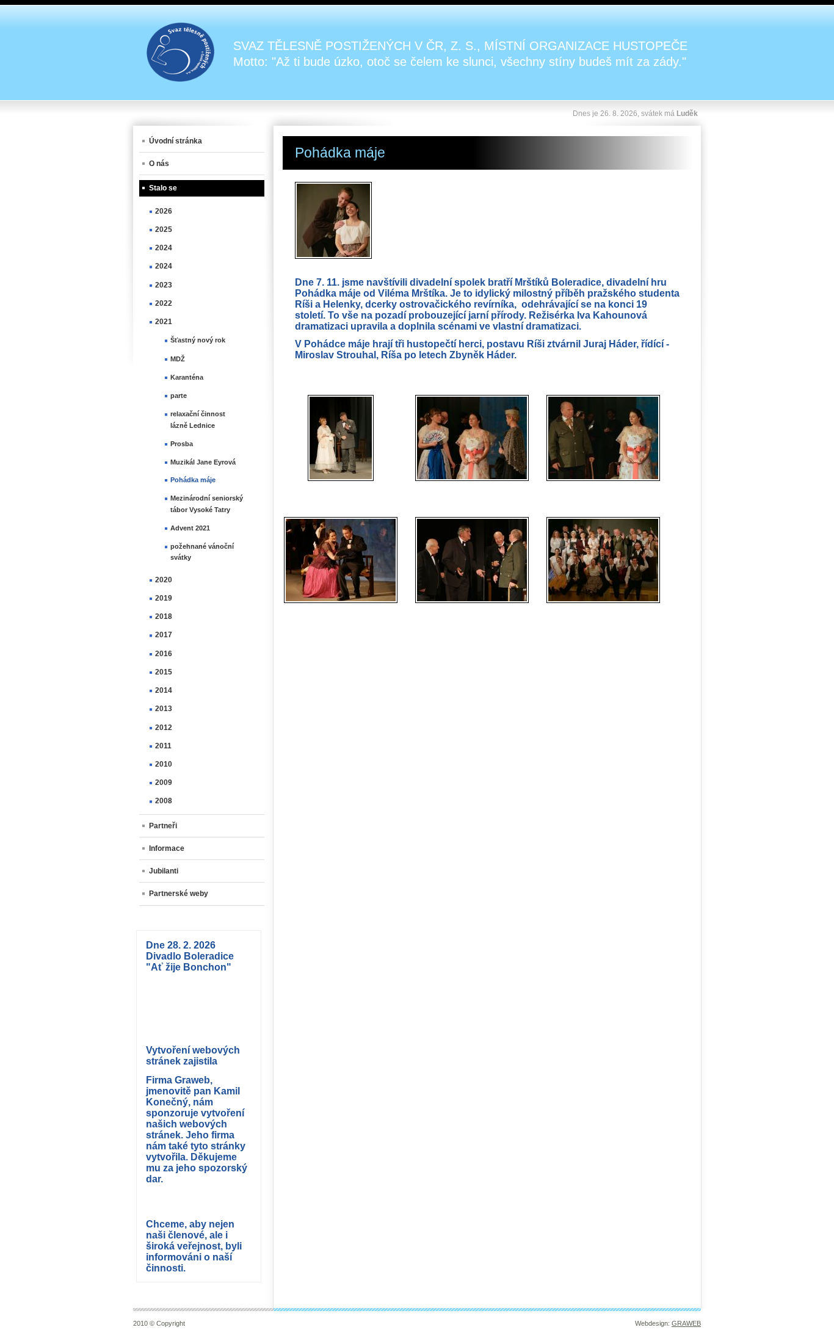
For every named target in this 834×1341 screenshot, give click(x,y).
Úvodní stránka (175, 141)
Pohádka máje (193, 479)
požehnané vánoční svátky (202, 552)
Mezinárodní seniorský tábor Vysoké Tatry (206, 503)
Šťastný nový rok (197, 340)
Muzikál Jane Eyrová (203, 462)
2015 (163, 672)
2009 (163, 782)
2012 (163, 727)
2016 (163, 653)
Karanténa (186, 377)
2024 (163, 248)
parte (178, 395)
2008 (163, 801)
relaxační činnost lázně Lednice (197, 419)
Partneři (163, 826)
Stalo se (163, 188)
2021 (163, 321)
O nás (159, 163)
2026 (163, 211)
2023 (163, 285)
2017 (163, 635)
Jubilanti (163, 871)
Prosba (181, 443)
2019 (163, 598)
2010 (163, 764)
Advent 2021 (190, 528)
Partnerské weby (178, 893)
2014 (163, 690)
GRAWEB (686, 1323)
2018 (163, 616)
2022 (163, 303)
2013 (163, 708)
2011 (163, 746)
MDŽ (177, 359)
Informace (166, 848)
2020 (163, 580)
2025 (163, 229)
